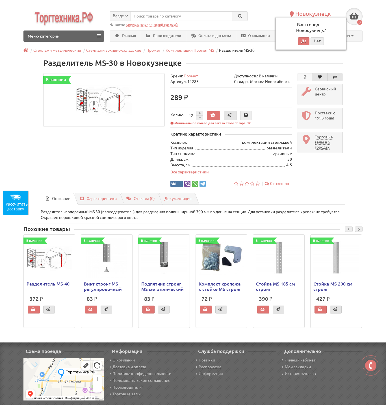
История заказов (300, 373)
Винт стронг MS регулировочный (103, 286)
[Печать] (245, 115)
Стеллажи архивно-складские (113, 50)
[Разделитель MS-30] (104, 100)
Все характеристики (189, 172)
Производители (166, 36)
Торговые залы (126, 394)
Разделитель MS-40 (48, 283)
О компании (258, 36)
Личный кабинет (300, 360)
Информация (211, 373)
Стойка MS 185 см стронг (275, 286)
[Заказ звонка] (370, 365)
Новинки (207, 360)
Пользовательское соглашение (141, 380)
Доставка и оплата (129, 367)
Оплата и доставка (214, 36)
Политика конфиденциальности (141, 373)
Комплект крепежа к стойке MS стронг (220, 286)
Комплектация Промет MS (190, 50)
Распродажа (210, 367)
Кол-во (176, 115)
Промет (153, 50)
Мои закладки (298, 367)
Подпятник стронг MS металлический (162, 286)
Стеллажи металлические (57, 50)
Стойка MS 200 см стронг (332, 286)
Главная (128, 36)
